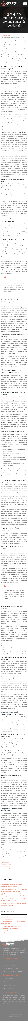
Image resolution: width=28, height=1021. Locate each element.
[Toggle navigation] (25, 3)
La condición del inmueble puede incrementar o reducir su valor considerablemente (7, 866)
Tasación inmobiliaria (6, 35)
